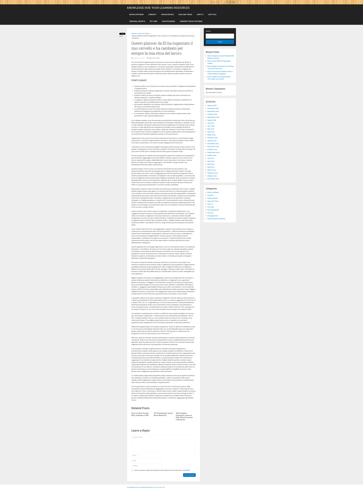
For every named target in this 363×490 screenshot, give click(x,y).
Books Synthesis (136, 14)
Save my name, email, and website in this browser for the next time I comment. (162, 470)
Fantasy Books (167, 14)
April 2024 (210, 167)
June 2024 (211, 161)
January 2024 (212, 176)
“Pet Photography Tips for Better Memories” (163, 414)
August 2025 (211, 120)
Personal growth (137, 21)
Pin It (121, 36)
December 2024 (213, 144)
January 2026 (212, 105)
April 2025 (210, 132)
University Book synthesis (191, 21)
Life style (212, 14)
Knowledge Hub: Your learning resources (158, 7)
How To (200, 14)
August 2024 (211, 155)
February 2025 (212, 138)
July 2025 (210, 123)
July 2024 (210, 158)
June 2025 (210, 126)
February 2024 (212, 173)
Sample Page (215, 2)
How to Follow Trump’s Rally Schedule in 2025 (140, 414)
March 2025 (211, 135)
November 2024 (213, 146)
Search (208, 31)
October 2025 (212, 114)
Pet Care (153, 21)
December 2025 (213, 108)
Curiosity (152, 14)
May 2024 (210, 164)
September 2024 (213, 152)
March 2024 (211, 170)
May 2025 (210, 129)
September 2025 (213, 117)
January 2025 (212, 141)
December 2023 (213, 179)
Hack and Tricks (185, 14)
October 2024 (212, 149)
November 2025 (213, 111)
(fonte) (133, 400)
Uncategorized (168, 21)
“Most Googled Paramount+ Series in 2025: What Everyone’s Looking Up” (184, 416)
